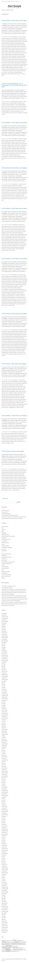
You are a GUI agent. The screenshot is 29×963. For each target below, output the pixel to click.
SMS (23, 193)
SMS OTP (15, 350)
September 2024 (5, 621)
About (9, 1)
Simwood (9, 483)
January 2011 (4, 866)
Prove (5, 347)
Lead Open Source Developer (14, 394)
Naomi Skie (21, 289)
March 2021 (4, 689)
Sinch (14, 402)
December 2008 (5, 906)
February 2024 (4, 632)
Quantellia (16, 481)
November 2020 (5, 695)
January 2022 (4, 673)
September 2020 (5, 698)
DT (13, 337)
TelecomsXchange (17, 156)
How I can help (5, 512)
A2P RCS (3, 38)
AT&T (25, 40)
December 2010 (5, 867)
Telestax (20, 947)
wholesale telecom (12, 303)
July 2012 (3, 837)
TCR (21, 111)
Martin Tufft (4, 148)
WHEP (4, 303)
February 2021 (4, 690)
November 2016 (5, 759)
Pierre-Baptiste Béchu (10, 151)
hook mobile (14, 232)
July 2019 (3, 721)
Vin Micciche (12, 72)
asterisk (15, 472)
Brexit (26, 41)
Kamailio (9, 146)
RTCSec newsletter (5, 153)
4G (24, 36)
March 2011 (4, 863)
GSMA (21, 106)
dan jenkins (12, 106)
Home (3, 1)
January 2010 (4, 885)
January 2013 (4, 827)
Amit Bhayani (16, 381)
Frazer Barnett (24, 143)
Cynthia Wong (20, 279)
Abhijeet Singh (4, 381)
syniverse (13, 195)
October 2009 (4, 890)
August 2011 (4, 854)
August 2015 (4, 777)
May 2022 (3, 666)
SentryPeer (17, 153)
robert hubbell (21, 151)
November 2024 (5, 618)
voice (8, 73)
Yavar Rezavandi (12, 407)
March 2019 (4, 727)
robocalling (4, 64)
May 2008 (3, 917)
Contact (17, 1)
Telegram (3, 248)
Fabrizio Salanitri (11, 49)
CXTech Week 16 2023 (6, 279)
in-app (8, 107)
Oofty (10, 150)
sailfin (19, 481)
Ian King (16, 145)
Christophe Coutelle (9, 435)
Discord (15, 229)
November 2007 (5, 927)
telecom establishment (11, 68)
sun (11, 485)
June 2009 (3, 896)
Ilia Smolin (4, 392)
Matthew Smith (17, 54)
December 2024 (5, 616)
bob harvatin (19, 433)
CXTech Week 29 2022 (8, 336)
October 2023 (4, 639)
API (2, 528)
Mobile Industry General (16, 101)
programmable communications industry (10, 60)
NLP (2, 481)
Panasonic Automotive (12, 59)
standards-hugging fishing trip (8, 65)
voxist (10, 490)
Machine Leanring (5, 396)
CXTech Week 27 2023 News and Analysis (14, 122)
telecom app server (20, 297)
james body (22, 188)
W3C (5, 353)
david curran (7, 229)
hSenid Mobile (23, 942)
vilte (8, 72)
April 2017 (4, 753)
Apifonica (25, 381)
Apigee (10, 276)
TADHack (11, 67)
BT (17, 940)
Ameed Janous (11, 140)
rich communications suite (11, 62)
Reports (13, 1)
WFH (16, 158)
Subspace (17, 402)
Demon (11, 229)
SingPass (10, 350)
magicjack (19, 235)
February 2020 (4, 710)
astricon (19, 472)
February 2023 (4, 652)
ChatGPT (20, 185)
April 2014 (4, 803)
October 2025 (4, 613)
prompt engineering (16, 240)
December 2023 (5, 635)
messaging (21, 286)
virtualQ (16, 72)
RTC (25, 151)
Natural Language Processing (7, 480)
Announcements (5, 526)
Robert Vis (24, 62)
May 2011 (3, 859)
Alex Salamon (23, 38)
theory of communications (9, 405)
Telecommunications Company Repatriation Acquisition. (13, 247)
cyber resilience (14, 279)
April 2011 (4, 861)
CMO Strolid (12, 43)
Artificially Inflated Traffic (19, 40)
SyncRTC (14, 485)
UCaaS (13, 112)
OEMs (7, 481)
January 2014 (4, 808)
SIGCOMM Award (11, 349)
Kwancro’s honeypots (21, 146)
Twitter (18, 70)
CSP (6, 44)
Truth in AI (11, 70)
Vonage (17, 198)
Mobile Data (4, 555)
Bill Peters (4, 529)
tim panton (19, 298)
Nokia (18, 57)
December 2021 (5, 674)
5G (25, 36)
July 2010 (3, 875)
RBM (7, 111)
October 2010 (4, 871)
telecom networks (19, 68)
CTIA (8, 106)
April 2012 (4, 842)
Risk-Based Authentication (20, 347)
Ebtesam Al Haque (21, 229)
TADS (3, 569)
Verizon (5, 72)
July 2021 (3, 682)
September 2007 (5, 930)
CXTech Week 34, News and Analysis (13, 451)
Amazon (3, 40)
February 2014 (4, 806)
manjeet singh (12, 396)
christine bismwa (9, 278)
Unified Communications (7, 574)
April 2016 (4, 764)
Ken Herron (24, 52)
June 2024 (3, 626)
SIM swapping (18, 349)
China (6, 227)
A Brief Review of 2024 (6, 513)
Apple (12, 40)
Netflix (22, 344)
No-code (15, 109)
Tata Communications (15, 111)
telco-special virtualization (22, 404)
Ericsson (19, 48)
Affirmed (15, 38)
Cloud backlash (16, 278)
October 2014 (4, 793)
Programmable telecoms (6, 292)
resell (5, 62)
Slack (3, 245)
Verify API (19, 441)
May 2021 (3, 685)
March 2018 (4, 739)
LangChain (12, 234)
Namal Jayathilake (17, 344)
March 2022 (4, 669)
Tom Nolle (24, 298)
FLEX (24, 389)
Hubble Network (14, 188)
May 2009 (3, 898)
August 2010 (4, 874)
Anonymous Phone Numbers (10, 470)
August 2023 (4, 642)
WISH (21, 158)
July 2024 (3, 624)
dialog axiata (8, 337)
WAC (18, 73)
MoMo (9, 287)
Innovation (4, 549)
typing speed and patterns (16, 300)
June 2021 (3, 684)
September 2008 (5, 911)
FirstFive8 (17, 49)
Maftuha (24, 284)
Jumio (6, 394)
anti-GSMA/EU (8, 40)
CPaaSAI (3, 106)
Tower (18, 352)
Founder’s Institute (5, 475)
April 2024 (4, 629)
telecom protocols (12, 298)
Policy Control (4, 560)
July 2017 (3, 748)
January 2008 (4, 924)
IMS (9, 52)
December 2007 (5, 925)
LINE (18, 107)
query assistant (5, 242)
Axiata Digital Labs (5, 333)
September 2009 (5, 891)
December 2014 (5, 790)
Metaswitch (13, 56)
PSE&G (16, 151)
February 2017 (4, 756)
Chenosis (3, 278)
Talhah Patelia (4, 297)
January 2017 (4, 758)
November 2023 (5, 637)
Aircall (7, 140)
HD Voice (24, 391)
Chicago (6, 473)
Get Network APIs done (20, 51)
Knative (13, 284)
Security (3, 565)
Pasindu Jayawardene (22, 399)
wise (20, 73)
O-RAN (15, 399)
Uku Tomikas (22, 70)
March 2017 (4, 755)
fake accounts (21, 473)
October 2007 (4, 929)
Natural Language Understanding (20, 480)
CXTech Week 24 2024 (11, 44)
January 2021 (4, 692)
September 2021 (5, 679)
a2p (7, 103)
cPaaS (8, 187)
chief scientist (10, 473)
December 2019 (5, 713)
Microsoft (18, 56)
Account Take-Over (9, 38)
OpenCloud (11, 481)
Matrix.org (12, 286)
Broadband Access (5, 534)
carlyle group (15, 185)
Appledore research (21, 140)
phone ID (25, 59)
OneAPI (20, 57)
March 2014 (4, 805)
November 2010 (5, 869)
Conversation (4, 187)
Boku (10, 333)
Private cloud (23, 290)
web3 (9, 353)
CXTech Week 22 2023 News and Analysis (14, 208)
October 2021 (4, 677)
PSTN (12, 347)
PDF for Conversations (14, 290)
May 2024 (3, 627)
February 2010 (4, 883)
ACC (24, 469)
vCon (3, 72)
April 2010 (4, 880)
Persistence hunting (22, 239)
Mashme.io (7, 478)
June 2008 (3, 916)
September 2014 (5, 795)
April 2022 (4, 668)
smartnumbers (20, 439)
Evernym (19, 339)
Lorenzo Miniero (19, 284)
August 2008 (4, 912)
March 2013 (4, 824)
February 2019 (4, 729)
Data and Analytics (5, 542)
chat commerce (5, 384)
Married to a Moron (6, 510)
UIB (7, 158)
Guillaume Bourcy (10, 145)
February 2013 (4, 825)
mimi (21, 148)
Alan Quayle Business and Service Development (14, 6)
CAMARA (3, 43)
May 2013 (3, 821)
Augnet (5, 41)
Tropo (3, 949)
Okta (6, 345)
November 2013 (5, 811)
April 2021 (4, 687)
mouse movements (12, 289)
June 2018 (3, 737)
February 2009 (4, 903)
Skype (25, 243)
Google (3, 52)
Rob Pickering (11, 242)
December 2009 (5, 887)
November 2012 (5, 830)
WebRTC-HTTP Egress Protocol (8, 302)
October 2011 (4, 851)
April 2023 (4, 648)
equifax (14, 339)
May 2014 (3, 801)
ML (13, 478)
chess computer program (13, 384)
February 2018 (4, 740)
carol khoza (24, 276)
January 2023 (4, 653)
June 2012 (3, 838)
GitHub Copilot (15, 281)
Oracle (18, 943)
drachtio (17, 389)
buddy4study (24, 383)
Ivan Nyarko (22, 145)
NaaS (9, 57)
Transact (17, 405)
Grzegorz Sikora (19, 391)
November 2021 (5, 676)
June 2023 (3, 645)
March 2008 (4, 920)
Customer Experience (6, 539)
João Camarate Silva (8, 284)
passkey (24, 109)
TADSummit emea (14, 486)
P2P (21, 109)
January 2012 (4, 846)
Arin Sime (14, 226)
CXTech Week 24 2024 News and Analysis (14, 20)
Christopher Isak (5, 386)
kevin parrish (6, 439)
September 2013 (5, 814)
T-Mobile (7, 67)
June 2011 (3, 858)
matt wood (9, 148)
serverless (4, 295)
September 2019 (5, 718)
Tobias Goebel (18, 196)
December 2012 (5, 829)
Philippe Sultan (11, 400)
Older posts (5, 498)
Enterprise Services (5, 545)
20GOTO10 (24, 184)
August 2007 (4, 932)
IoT (10, 107)
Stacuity (7, 154)
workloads (19, 303)
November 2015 (5, 772)
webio (21, 198)
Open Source (4, 558)
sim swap (8, 64)
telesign (14, 352)
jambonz (12, 52)
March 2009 (4, 901)
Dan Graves (15, 227)
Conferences (4, 537)
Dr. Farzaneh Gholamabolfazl (10, 389)
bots (21, 276)
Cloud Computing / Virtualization (8, 536)
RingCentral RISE (9, 402)
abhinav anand (7, 433)
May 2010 (3, 879)
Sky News (22, 153)
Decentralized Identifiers (17, 336)
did (11, 337)
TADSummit (15, 67)
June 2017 (3, 750)
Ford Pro (21, 49)
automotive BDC (10, 41)
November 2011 (5, 850)
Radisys (22, 292)
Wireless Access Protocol (16, 353)
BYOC (22, 333)
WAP (7, 353)
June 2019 (3, 722)
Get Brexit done (12, 51)
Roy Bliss (16, 242)
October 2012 (4, 832)
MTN (17, 289)
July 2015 (3, 779)
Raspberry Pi (4, 294)
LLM (12, 54)
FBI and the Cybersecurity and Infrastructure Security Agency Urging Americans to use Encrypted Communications (14, 599)
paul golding (18, 192)
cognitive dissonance (18, 334)
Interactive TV (4, 550)
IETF (6, 107)
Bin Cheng (18, 226)
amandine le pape (13, 331)
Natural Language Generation (20, 478)
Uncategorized (4, 573)
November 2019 (5, 714)
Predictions (4, 111)
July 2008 (3, 914)
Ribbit (13, 294)
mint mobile (23, 56)
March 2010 (4, 882)
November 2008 (5, 908)
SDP (8, 944)
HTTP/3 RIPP (24, 281)
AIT (19, 38)
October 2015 (4, 774)
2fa (22, 36)
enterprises (16, 473)
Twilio (15, 70)
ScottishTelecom (15, 243)
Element (9, 143)
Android (11, 103)
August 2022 (4, 661)
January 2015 (4, 788)
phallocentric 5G (5, 400)
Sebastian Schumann (20, 294)
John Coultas (7, 190)
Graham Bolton (12, 391)
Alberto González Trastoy (7, 226)
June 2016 (3, 761)
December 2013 (5, 809)
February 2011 (4, 864)
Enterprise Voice (14, 48)
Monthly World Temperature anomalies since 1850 (12, 397)
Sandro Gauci (12, 153)
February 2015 (4, 787)
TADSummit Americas (6, 486)
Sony (15, 295)
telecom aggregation (12, 297)
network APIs (13, 57)
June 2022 (3, 664)
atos (15, 383)
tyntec (11, 949)
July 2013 (3, 817)
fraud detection (8, 281)
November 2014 (5, 792)
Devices (3, 544)
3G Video (25, 329)
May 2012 (3, 840)
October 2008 (4, 909)
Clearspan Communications (19, 435)
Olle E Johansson (16, 237)
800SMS (4, 103)
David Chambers (14, 436)
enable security (17, 143)
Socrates (18, 350)
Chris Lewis (21, 384)
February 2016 (4, 768)
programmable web (22, 60)
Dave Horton (4, 46)
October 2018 (4, 732)
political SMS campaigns (6, 240)
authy (25, 331)
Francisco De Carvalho (9, 231)
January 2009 (4, 904)
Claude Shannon (12, 386)
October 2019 (4, 716)
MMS (12, 109)
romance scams (5, 349)
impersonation (7, 342)
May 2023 (3, 647)
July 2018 (3, 735)
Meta (10, 56)
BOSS (3, 531)
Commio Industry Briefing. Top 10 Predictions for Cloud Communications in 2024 (14, 85)
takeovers (11, 352)
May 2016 (3, 763)
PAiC (22, 150)
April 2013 (4, 822)
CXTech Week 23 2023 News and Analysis (14, 168)
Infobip (16, 282)
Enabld (12, 143)
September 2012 (5, 834)
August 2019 (4, 719)
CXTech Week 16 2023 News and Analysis (14, 258)
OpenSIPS (18, 150)
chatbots (7, 43)
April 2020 (4, 706)
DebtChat (21, 187)
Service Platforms (5, 566)
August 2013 (4, 816)
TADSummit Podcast (6, 571)
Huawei (3, 943)
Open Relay (13, 150)
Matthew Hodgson (15, 148)
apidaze (8, 940)
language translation (9, 477)
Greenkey (11, 475)
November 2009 (5, 888)
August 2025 (4, 615)
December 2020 (5, 693)
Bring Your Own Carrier (16, 333)
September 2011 (5, 853)
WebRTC (3, 578)
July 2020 (3, 702)
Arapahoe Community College (8, 472)
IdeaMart (19, 232)
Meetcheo (16, 286)
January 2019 (4, 730)
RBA (14, 347)
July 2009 (3, 895)
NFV (13, 399)
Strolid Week (20, 65)
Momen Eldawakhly (8, 237)
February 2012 (4, 845)
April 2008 (4, 919)
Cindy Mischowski (9, 334)
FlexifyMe (3, 391)
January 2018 (4, 742)
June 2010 (3, 877)
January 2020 (4, 711)
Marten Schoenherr (5, 286)
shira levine (21, 243)
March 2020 (4, 708)
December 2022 (5, 655)
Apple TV (25, 470)
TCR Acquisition (22, 245)
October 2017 (4, 745)
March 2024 (4, 631)
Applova (3, 383)
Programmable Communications (8, 561)
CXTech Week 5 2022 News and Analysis (14, 364)
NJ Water (24, 148)
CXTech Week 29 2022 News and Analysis (14, 313)
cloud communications (10, 104)
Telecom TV (11, 156)
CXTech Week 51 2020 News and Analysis (14, 415)
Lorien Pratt (20, 477)
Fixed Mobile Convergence (7, 547)
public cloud (14, 292)
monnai (11, 344)
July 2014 (3, 798)
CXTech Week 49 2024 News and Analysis (10, 515)
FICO (13, 341)
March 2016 (4, 766)
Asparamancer (21, 331)
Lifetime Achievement (14, 342)
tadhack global (24, 485)
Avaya (17, 383)
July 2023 (3, 644)
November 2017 (5, 743)
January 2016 (4, 769)
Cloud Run (21, 278)
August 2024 (4, 623)
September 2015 (5, 776)
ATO (2, 41)
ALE (8, 381)
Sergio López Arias (18, 193)
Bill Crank (14, 433)
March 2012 (4, 843)
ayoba (18, 276)
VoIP (3, 353)
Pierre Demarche (16, 345)
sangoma (23, 481)
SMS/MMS (17, 64)
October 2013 (4, 813)
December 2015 (5, 771)
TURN (20, 405)
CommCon (13, 141)
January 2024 (4, 634)
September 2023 (5, 640)
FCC (15, 106)
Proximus (8, 347)
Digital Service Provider (11, 46)
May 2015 (3, 782)
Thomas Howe (6, 70)
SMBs (13, 483)
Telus (3, 405)
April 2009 (4, 900)
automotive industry (18, 41)
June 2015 (3, 780)
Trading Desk (14, 488)
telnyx (15, 441)
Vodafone (25, 949)
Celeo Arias (8, 141)
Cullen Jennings (19, 141)
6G (2, 331)
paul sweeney (24, 192)
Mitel (20, 396)
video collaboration (21, 488)
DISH (19, 436)
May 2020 (3, 705)
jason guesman (18, 438)
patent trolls (13, 192)
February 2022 (4, 671)
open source (6, 290)
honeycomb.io (9, 232)
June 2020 (3, 703)
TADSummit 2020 (5, 352)
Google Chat (20, 231)
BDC (11, 433)
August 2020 (4, 700)
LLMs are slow (14, 235)
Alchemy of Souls (6, 331)
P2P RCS (5, 59)
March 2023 (4, 650)
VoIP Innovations (5, 490)
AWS (5, 141)
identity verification (8, 282)
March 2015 (4, 785)
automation (14, 276)
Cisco (23, 940)
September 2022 (5, 660)
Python (18, 292)
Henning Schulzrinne (22, 341)
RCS (2, 62)
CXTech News (14, 36)
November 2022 (5, 656)
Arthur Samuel (8, 383)
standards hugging (23, 64)
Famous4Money (7, 188)
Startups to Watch (5, 568)
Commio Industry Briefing (20, 104)
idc (19, 188)
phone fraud (9, 345)
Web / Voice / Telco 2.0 (6, 576)
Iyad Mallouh (10, 392)
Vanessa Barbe (21, 248)
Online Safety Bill (5, 150)
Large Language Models (6, 54)
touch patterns (5, 300)
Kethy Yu (16, 190)
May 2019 (3, 724)
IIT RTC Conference (17, 475)
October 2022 (4, 658)
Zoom (7, 250)
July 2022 (3, 663)
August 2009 (4, 893)
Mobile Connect (5, 57)
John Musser (16, 52)
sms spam (13, 64)
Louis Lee (22, 394)
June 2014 (3, 800)
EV (16, 339)
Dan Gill (17, 44)
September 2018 (5, 734)
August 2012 (4, 835)
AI (17, 38)
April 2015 (4, 784)
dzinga (21, 389)
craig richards (10, 227)
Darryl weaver (22, 44)
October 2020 (4, 697)
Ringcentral (19, 62)
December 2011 (5, 848)
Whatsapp (20, 112)
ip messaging (14, 107)
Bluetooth (10, 185)
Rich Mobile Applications (6, 563)
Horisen (6, 52)
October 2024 (4, 619)
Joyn (20, 52)
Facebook (10, 341)
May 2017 (3, 751)
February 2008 (4, 922)
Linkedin (7, 235)
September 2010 (5, 872)
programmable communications (8, 193)
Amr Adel (21, 381)
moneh (23, 396)
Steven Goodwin (7, 195)
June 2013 (3, 819)
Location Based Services (6, 553)
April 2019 (4, 726)
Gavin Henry (4, 145)
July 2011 (3, 856)
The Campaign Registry (10, 248)
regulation (9, 294)
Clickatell (17, 386)
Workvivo (23, 303)
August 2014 (4, 797)
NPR (4, 481)
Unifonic (3, 407)
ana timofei (5, 185)
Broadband (4, 532)
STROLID (16, 65)
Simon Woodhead (9, 295)
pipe (20, 290)
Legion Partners (21, 190)
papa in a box (20, 59)
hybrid (3, 282)
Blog (6, 1)
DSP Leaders (21, 46)
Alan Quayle (8, 959)
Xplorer (3, 305)
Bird (23, 41)
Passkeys (16, 239)
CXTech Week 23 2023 (14, 187)
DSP (17, 46)
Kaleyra (5, 146)
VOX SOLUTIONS (13, 73)
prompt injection (23, 240)
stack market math (18, 483)
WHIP (18, 158)
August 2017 (4, 747)
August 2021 (4, 681)
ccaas (19, 940)
